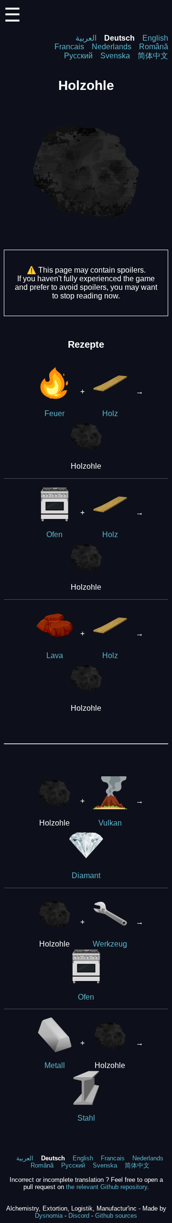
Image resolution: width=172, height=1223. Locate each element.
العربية (86, 38)
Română (153, 47)
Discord (78, 1215)
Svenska (115, 56)
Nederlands (111, 47)
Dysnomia (49, 1215)
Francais (69, 47)
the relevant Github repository (106, 1186)
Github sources (116, 1215)
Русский (78, 56)
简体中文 (153, 56)
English (155, 38)
